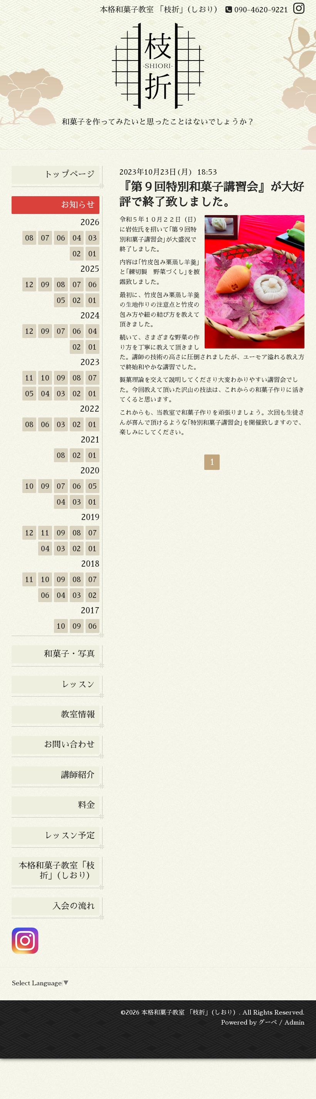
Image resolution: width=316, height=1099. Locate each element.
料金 (86, 805)
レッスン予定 (69, 835)
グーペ (268, 1023)
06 (61, 238)
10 (45, 378)
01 (92, 253)
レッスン (78, 684)
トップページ (69, 174)
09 (45, 284)
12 (29, 284)
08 (29, 238)
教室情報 (78, 714)
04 (76, 238)
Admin (294, 1023)
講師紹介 (78, 775)
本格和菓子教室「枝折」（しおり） (56, 871)
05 (61, 300)
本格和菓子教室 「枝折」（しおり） (190, 1013)
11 (29, 378)
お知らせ (78, 205)
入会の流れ (73, 906)
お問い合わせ (69, 745)
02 (76, 253)
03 (92, 238)
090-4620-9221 (260, 9)
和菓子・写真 (69, 654)
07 (45, 238)
